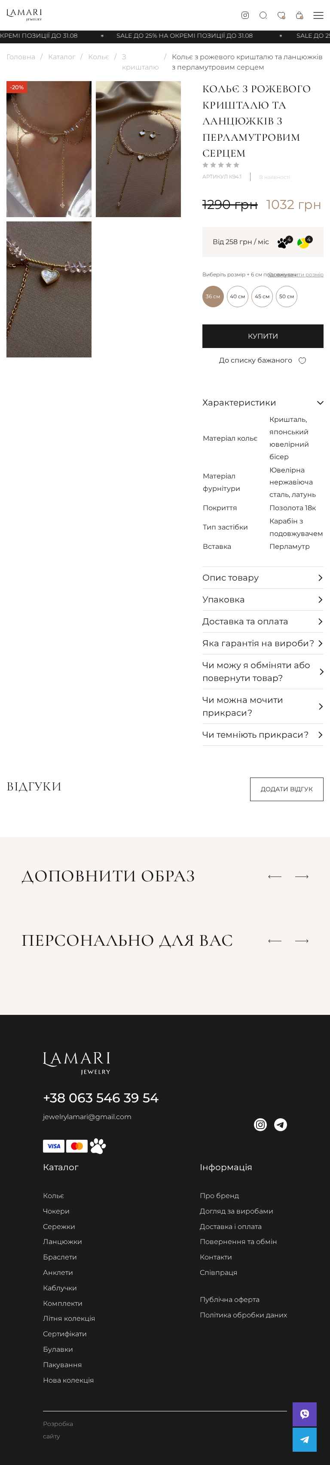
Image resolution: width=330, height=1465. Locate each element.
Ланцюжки (62, 1242)
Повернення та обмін (238, 1242)
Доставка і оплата (231, 1227)
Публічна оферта (230, 1299)
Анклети (58, 1272)
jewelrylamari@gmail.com (87, 1117)
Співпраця (219, 1272)
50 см (286, 296)
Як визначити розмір (296, 274)
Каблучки (60, 1288)
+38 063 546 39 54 (101, 1098)
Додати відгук (287, 789)
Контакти (216, 1257)
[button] (318, 15)
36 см (213, 296)
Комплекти (62, 1303)
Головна (20, 57)
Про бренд (219, 1196)
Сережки (59, 1227)
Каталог (61, 57)
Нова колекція (68, 1380)
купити (263, 336)
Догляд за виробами (236, 1211)
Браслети (60, 1257)
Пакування (62, 1365)
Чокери (56, 1211)
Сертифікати (65, 1334)
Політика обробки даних (243, 1315)
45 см (262, 296)
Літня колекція (69, 1318)
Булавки (58, 1349)
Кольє (98, 57)
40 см (237, 296)
